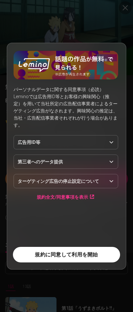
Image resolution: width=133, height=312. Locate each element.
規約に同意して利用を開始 (66, 254)
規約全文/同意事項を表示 (62, 196)
